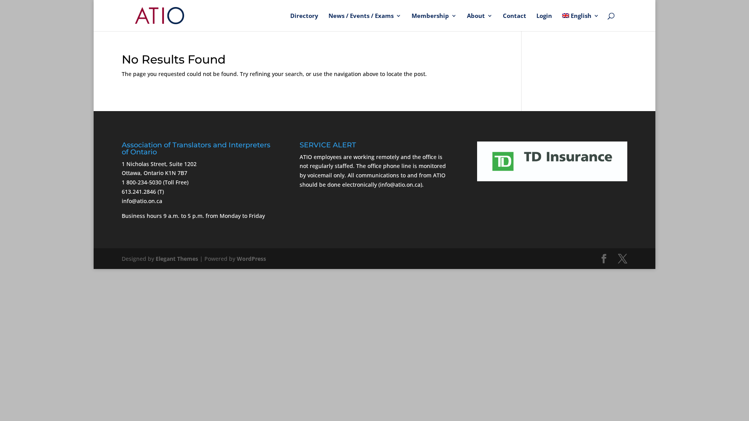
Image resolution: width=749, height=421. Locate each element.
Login (544, 16)
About (476, 16)
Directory (304, 16)
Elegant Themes (177, 258)
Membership (430, 16)
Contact (514, 16)
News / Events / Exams (361, 16)
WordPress (251, 258)
